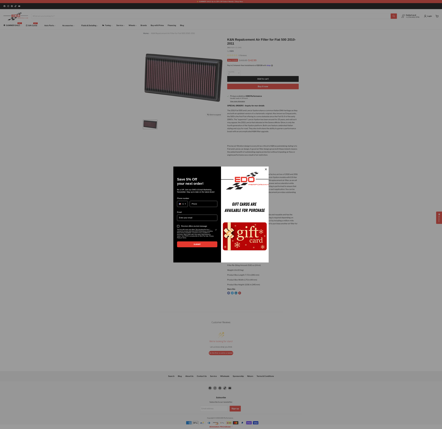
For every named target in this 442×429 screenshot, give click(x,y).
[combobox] (182, 204)
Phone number (183, 198)
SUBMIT (197, 244)
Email (179, 212)
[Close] (266, 169)
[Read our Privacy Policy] (216, 229)
